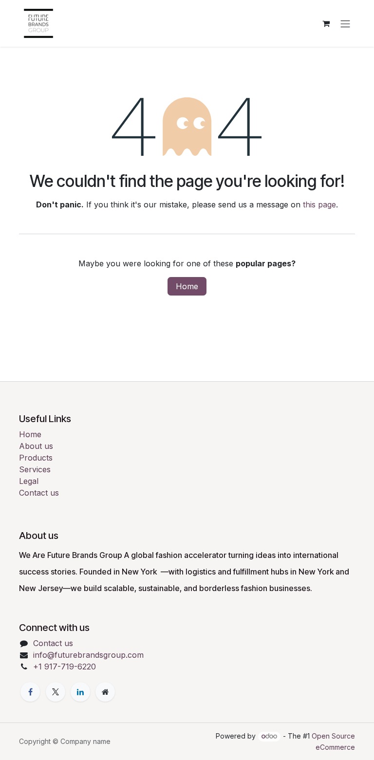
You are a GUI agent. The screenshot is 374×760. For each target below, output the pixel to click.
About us (36, 446)
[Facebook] (30, 692)
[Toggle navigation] (345, 23)
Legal (28, 481)
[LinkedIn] (80, 692)
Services (35, 469)
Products (36, 458)
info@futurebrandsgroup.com (88, 655)
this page (319, 204)
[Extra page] (105, 692)
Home (187, 286)
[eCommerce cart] (326, 23)
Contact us (39, 493)
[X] (55, 692)
